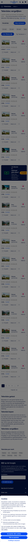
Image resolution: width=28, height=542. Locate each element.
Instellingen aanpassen (14, 540)
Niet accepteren (14, 537)
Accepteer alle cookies (14, 534)
